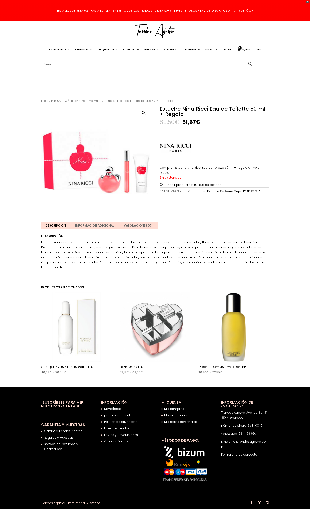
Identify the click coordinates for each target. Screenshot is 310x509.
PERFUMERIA (59, 101)
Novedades (113, 409)
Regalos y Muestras (59, 438)
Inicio (44, 101)
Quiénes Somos (116, 441)
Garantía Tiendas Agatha (63, 431)
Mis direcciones (176, 415)
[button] (143, 113)
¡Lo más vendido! (117, 415)
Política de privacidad (120, 422)
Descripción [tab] (55, 225)
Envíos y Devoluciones (121, 435)
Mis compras (174, 409)
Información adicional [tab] (94, 225)
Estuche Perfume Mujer (85, 101)
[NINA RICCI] (175, 148)
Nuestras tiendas (117, 428)
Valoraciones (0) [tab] (138, 225)
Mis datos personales (180, 422)
